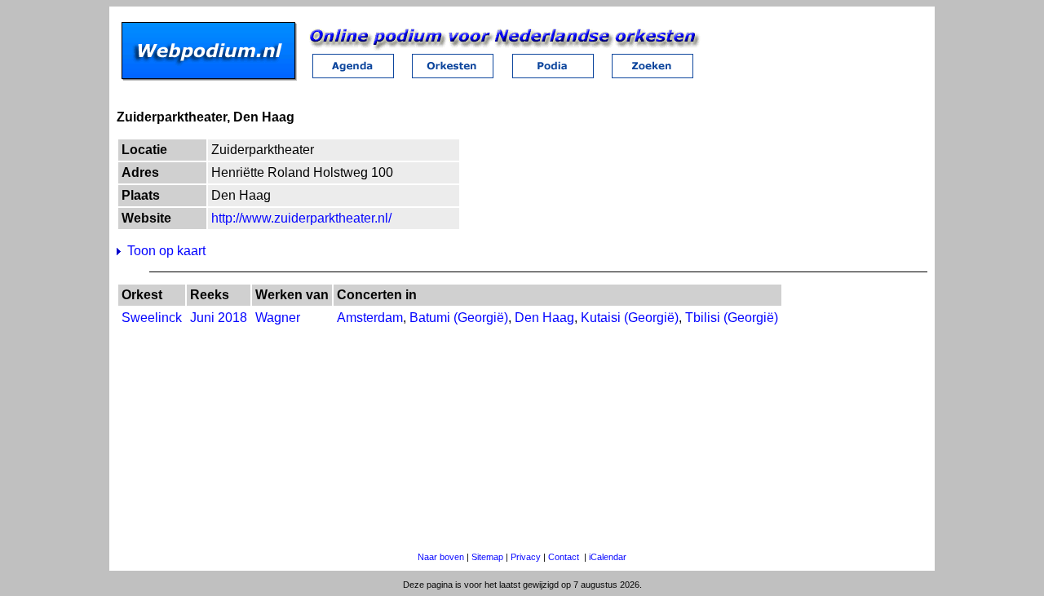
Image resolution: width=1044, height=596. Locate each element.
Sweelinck (152, 317)
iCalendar (607, 557)
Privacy (526, 557)
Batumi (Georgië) (458, 317)
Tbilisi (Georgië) (731, 317)
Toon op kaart (166, 251)
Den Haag (544, 317)
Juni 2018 (218, 317)
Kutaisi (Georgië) (630, 317)
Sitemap (487, 557)
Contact (563, 557)
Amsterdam (370, 317)
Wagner (277, 317)
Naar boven (441, 557)
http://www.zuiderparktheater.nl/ (301, 218)
